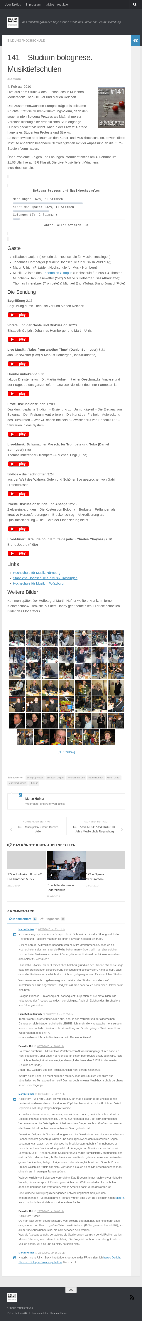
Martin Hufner (26, 929)
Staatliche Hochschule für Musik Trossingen (45, 578)
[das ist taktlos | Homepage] (12, 22)
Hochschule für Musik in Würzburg (38, 583)
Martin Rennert (95, 777)
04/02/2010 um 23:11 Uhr (51, 929)
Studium (34, 783)
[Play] (18, 316)
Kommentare (24, 919)
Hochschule (34, 40)
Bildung (14, 40)
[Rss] (132, 1297)
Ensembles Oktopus (57, 273)
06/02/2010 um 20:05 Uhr (59, 1014)
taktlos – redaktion (58, 4)
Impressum (33, 4)
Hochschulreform (76, 777)
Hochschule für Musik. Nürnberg (36, 573)
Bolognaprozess (35, 777)
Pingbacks (54, 919)
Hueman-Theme (58, 1313)
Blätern (119, 1197)
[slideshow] (66, 752)
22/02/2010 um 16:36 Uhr (51, 1252)
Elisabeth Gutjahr (55, 777)
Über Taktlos (12, 4)
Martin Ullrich (113, 777)
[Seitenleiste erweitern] (135, 40)
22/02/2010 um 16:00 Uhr (50, 1211)
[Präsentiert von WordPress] (25, 1313)
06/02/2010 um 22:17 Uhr (51, 1094)
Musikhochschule (17, 783)
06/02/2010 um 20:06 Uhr (50, 1046)
